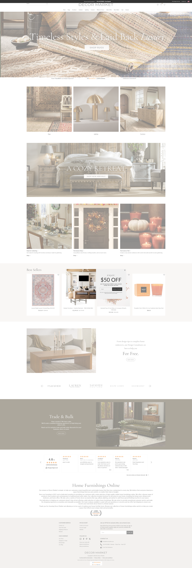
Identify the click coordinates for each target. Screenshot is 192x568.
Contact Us (184, 1)
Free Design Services (176, 1)
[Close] (125, 270)
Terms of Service (112, 293)
